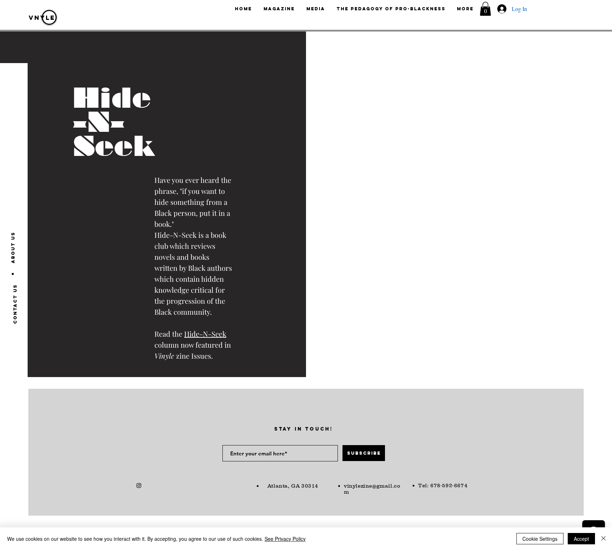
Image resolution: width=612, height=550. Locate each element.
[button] (485, 9)
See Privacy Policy (285, 538)
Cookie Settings (539, 538)
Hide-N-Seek (205, 333)
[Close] (603, 538)
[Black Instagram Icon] (139, 485)
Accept (581, 538)
